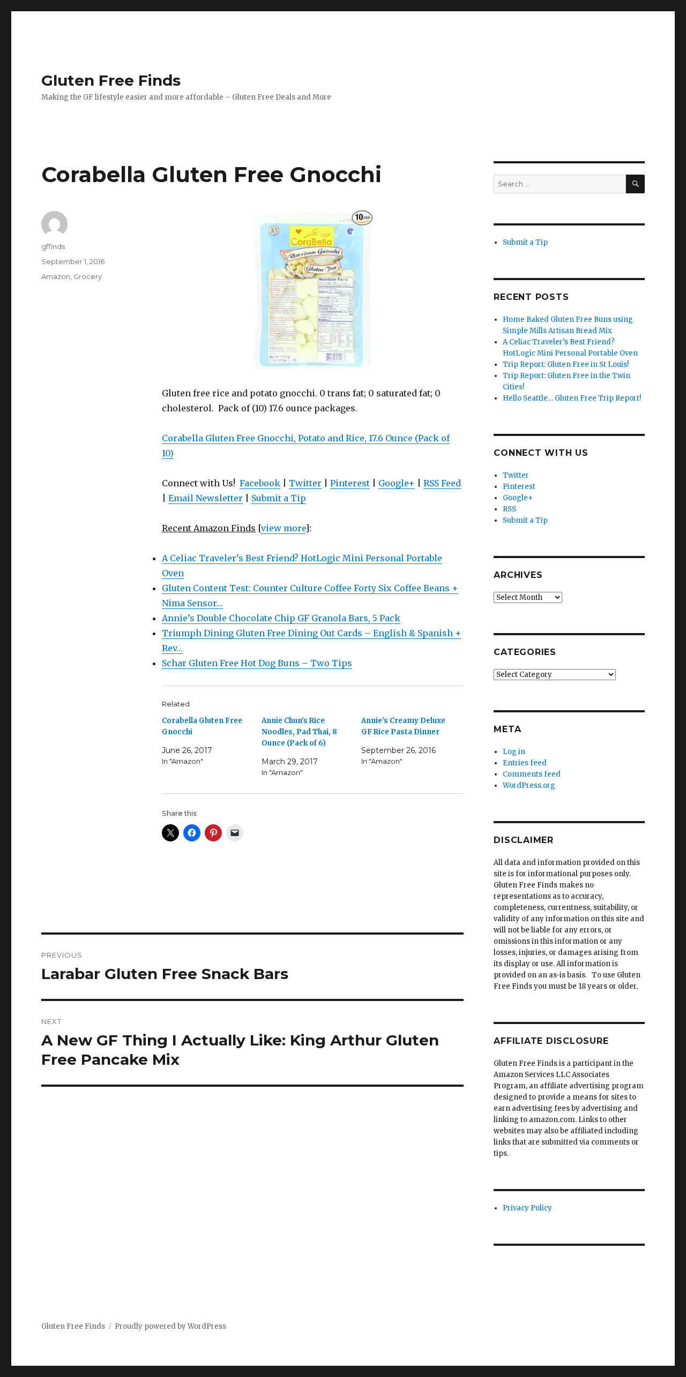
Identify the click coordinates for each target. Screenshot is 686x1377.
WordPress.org (529, 785)
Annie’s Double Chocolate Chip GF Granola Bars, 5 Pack (281, 618)
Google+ (396, 483)
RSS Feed (442, 483)
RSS (509, 509)
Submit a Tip (278, 498)
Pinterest (350, 483)
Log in (514, 751)
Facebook (260, 483)
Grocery (87, 276)
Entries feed (525, 762)
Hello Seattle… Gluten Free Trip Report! (572, 398)
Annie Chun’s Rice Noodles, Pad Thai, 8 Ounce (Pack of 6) (299, 732)
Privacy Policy (527, 1208)
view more (283, 528)
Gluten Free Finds (111, 80)
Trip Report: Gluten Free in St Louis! (566, 364)
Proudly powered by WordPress (170, 1326)
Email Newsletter (205, 498)
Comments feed (532, 774)
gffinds (53, 246)
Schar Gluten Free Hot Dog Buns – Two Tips (257, 663)
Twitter (305, 483)
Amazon (55, 276)
